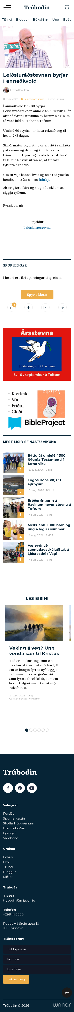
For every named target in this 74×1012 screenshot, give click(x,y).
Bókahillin (40, 19)
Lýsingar (9, 833)
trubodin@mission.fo (19, 900)
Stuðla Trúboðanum (18, 823)
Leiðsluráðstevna (37, 227)
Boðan (68, 19)
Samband (10, 838)
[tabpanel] (34, 664)
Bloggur (22, 19)
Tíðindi (7, 19)
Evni (6, 862)
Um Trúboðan (14, 828)
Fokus (8, 857)
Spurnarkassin (14, 818)
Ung (55, 19)
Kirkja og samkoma (32, 98)
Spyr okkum (37, 294)
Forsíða (8, 813)
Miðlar (8, 877)
